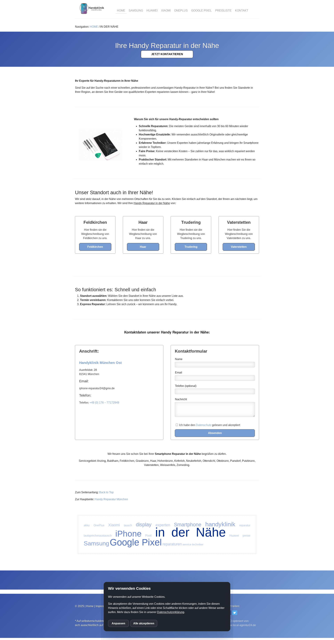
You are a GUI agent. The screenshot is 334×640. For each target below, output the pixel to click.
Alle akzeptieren (143, 623)
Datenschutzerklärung (170, 612)
